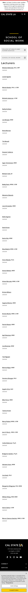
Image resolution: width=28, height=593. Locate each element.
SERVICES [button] (4, 567)
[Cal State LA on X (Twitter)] (11, 557)
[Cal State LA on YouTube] (21, 557)
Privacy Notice (9, 582)
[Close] (26, 573)
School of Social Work (11, 57)
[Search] (22, 14)
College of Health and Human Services (11, 50)
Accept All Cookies (14, 590)
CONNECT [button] (4, 564)
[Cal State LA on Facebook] (8, 557)
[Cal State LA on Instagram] (14, 557)
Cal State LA (8, 14)
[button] (24, 14)
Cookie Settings (14, 586)
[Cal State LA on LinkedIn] (17, 557)
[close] (27, 2)
